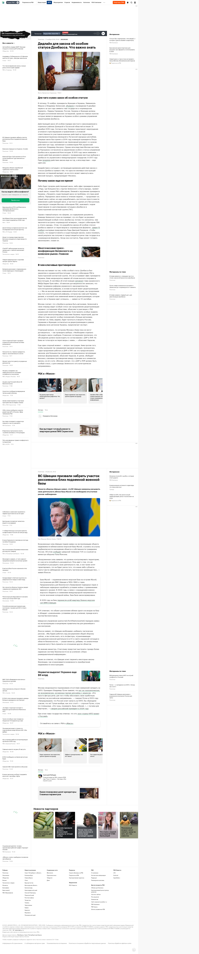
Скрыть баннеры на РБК (76, 873)
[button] (127, 2)
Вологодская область (31, 885)
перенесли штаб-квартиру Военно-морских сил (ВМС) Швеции (67, 601)
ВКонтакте (50, 873)
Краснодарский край (31, 890)
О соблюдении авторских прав (35, 943)
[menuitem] (28, 2)
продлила (46, 160)
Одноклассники (51, 875)
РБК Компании (6, 425)
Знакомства (94, 899)
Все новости (7, 43)
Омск (26, 880)
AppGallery (116, 878)
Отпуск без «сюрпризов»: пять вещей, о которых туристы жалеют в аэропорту (122, 39)
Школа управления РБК (98, 909)
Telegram (49, 878)
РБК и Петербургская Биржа (10, 553)
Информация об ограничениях (12, 943)
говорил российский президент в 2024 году (69, 708)
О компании (94, 873)
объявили (70, 105)
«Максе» (69, 723)
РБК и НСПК (6, 444)
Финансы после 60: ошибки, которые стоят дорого (121, 477)
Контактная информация (98, 875)
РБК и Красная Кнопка (8, 743)
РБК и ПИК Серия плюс (9, 405)
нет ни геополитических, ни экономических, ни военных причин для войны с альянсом (69, 691)
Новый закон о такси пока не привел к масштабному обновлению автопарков (122, 59)
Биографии (5, 888)
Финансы (5, 885)
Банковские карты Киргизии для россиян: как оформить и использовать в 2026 (122, 49)
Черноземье (28, 905)
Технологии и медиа (8, 254)
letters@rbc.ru (19, 930)
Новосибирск (29, 878)
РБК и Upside (6, 693)
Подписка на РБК (74, 875)
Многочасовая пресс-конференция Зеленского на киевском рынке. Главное (55, 251)
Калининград (28, 888)
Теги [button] (46, 410)
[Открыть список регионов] (127, 2)
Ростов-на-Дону (29, 898)
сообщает (57, 551)
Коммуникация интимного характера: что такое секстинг (121, 486)
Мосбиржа (20, 935)
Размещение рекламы (97, 880)
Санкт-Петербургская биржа (33, 935)
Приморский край (30, 915)
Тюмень (27, 903)
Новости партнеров (46, 809)
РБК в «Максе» (46, 373)
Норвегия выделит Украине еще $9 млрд (57, 673)
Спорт (4, 60)
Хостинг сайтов (95, 894)
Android (115, 875)
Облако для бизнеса (97, 888)
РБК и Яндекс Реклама (9, 376)
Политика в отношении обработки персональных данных (87, 943)
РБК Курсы (94, 907)
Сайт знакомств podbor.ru (99, 902)
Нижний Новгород (30, 893)
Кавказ (27, 907)
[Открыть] (15, 2)
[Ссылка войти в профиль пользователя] (135, 2)
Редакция (94, 878)
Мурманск (28, 912)
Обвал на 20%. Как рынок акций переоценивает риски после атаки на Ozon (121, 496)
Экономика (5, 563)
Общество (5, 51)
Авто (3, 222)
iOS (114, 873)
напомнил (79, 280)
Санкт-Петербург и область (33, 873)
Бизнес (4, 880)
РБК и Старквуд (7, 70)
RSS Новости (73, 885)
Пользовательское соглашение (57, 943)
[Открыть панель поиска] (131, 2)
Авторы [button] (40, 410)
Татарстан (28, 900)
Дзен (48, 880)
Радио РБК (11, 2)
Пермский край (29, 895)
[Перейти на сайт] (15, 35)
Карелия (27, 910)
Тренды (111, 489)
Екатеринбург (29, 875)
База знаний (6, 890)
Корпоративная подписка (76, 878)
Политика (5, 143)
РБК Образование (7, 893)
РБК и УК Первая (7, 232)
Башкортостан (29, 883)
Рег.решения (95, 897)
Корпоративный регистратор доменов (100, 891)
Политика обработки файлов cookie (119, 943)
